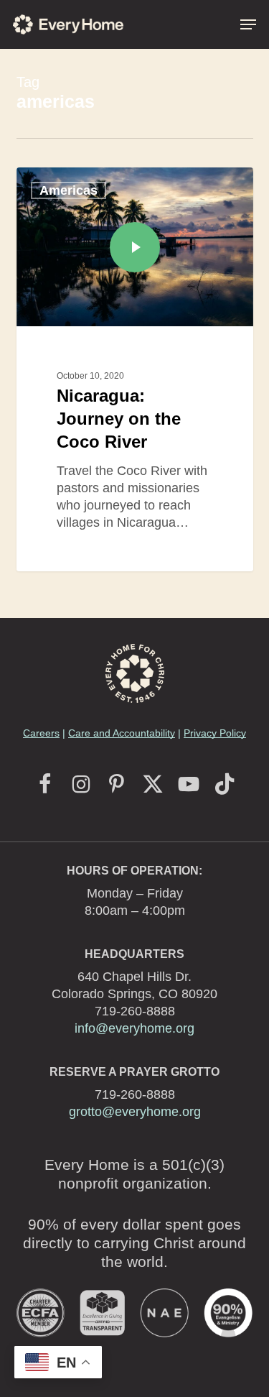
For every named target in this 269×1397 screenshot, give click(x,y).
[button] (248, 24)
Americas (68, 190)
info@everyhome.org (134, 1028)
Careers (41, 733)
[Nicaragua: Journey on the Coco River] (134, 369)
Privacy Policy (215, 733)
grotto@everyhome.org (135, 1112)
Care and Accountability (121, 733)
